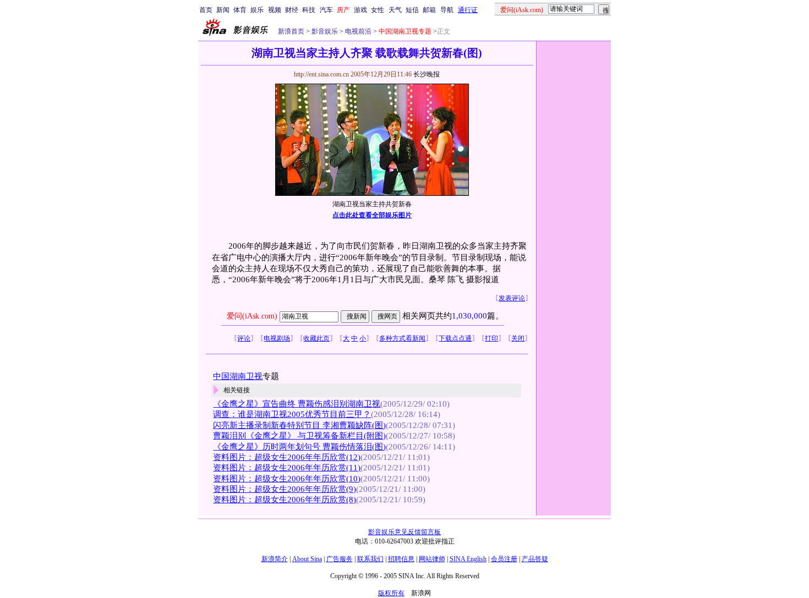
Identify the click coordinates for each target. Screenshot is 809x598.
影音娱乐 (324, 31)
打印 (491, 338)
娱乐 (257, 10)
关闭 (517, 338)
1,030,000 (469, 315)
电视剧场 (277, 338)
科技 (308, 10)
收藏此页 (316, 338)
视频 (274, 10)
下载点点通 (455, 338)
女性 (377, 10)
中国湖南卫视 (238, 376)
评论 (243, 338)
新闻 (222, 10)
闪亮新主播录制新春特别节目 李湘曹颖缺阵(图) (299, 425)
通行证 (468, 10)
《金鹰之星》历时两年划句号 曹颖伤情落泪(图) (299, 446)
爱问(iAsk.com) (252, 316)
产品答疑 (535, 559)
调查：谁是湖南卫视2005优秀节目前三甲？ (292, 414)
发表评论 (512, 298)
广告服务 (339, 559)
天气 (395, 10)
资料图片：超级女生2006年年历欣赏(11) (286, 467)
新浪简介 (274, 559)
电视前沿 (357, 31)
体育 (240, 10)
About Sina (307, 559)
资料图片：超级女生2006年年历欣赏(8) (284, 499)
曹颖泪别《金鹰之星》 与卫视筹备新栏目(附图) (299, 435)
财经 (291, 10)
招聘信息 (401, 559)
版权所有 (391, 593)
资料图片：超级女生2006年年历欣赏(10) (286, 478)
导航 (446, 10)
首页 (205, 10)
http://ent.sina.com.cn (322, 74)
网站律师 (432, 559)
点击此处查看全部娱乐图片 (372, 215)
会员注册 (504, 559)
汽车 (326, 10)
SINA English (468, 559)
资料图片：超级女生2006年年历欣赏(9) (284, 489)
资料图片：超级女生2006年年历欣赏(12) (286, 457)
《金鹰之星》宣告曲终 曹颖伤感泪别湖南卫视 (296, 403)
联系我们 (370, 559)
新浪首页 (291, 31)
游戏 (360, 10)
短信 (412, 10)
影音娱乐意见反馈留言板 (404, 532)
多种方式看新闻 (402, 338)
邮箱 (429, 10)
